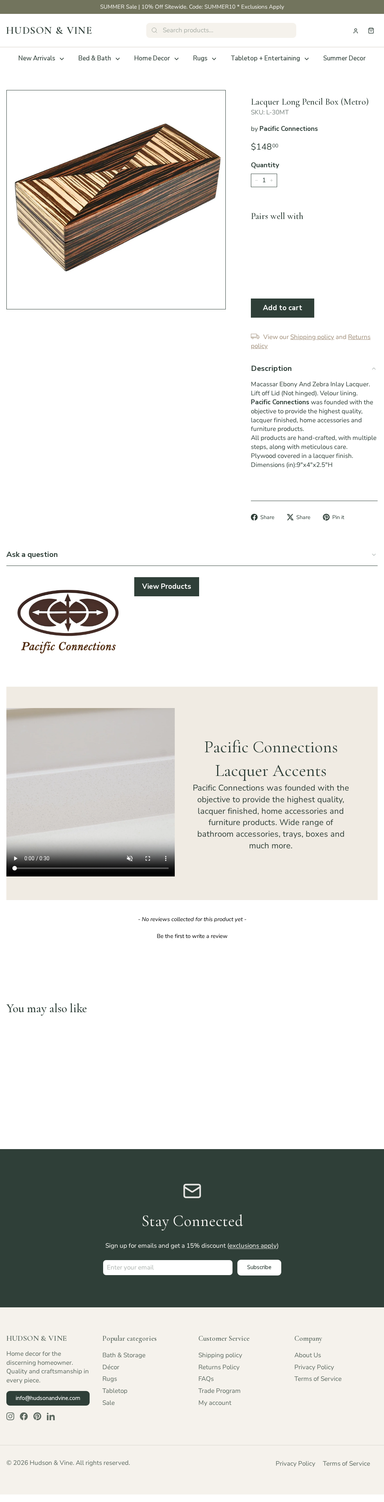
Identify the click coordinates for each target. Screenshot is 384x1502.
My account (214, 1402)
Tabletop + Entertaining (265, 58)
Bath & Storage (124, 1355)
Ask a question (32, 554)
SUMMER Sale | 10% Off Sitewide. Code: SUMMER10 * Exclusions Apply (192, 7)
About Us (307, 1355)
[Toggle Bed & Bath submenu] (118, 59)
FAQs (206, 1378)
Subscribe (259, 1267)
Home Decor (152, 58)
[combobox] (221, 30)
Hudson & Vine (49, 30)
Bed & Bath (94, 58)
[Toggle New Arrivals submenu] (62, 59)
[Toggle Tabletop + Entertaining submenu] (306, 59)
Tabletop (115, 1390)
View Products (166, 586)
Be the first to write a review (192, 936)
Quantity (265, 165)
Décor (110, 1367)
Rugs (200, 58)
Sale (108, 1402)
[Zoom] (116, 199)
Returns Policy (219, 1367)
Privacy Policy (314, 1367)
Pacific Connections (289, 129)
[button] (192, 935)
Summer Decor (344, 58)
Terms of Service (318, 1378)
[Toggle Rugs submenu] (214, 59)
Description (271, 368)
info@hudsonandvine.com (48, 1398)
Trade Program (219, 1390)
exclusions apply (253, 1245)
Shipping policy (220, 1355)
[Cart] (371, 30)
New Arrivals (36, 58)
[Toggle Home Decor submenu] (176, 59)
